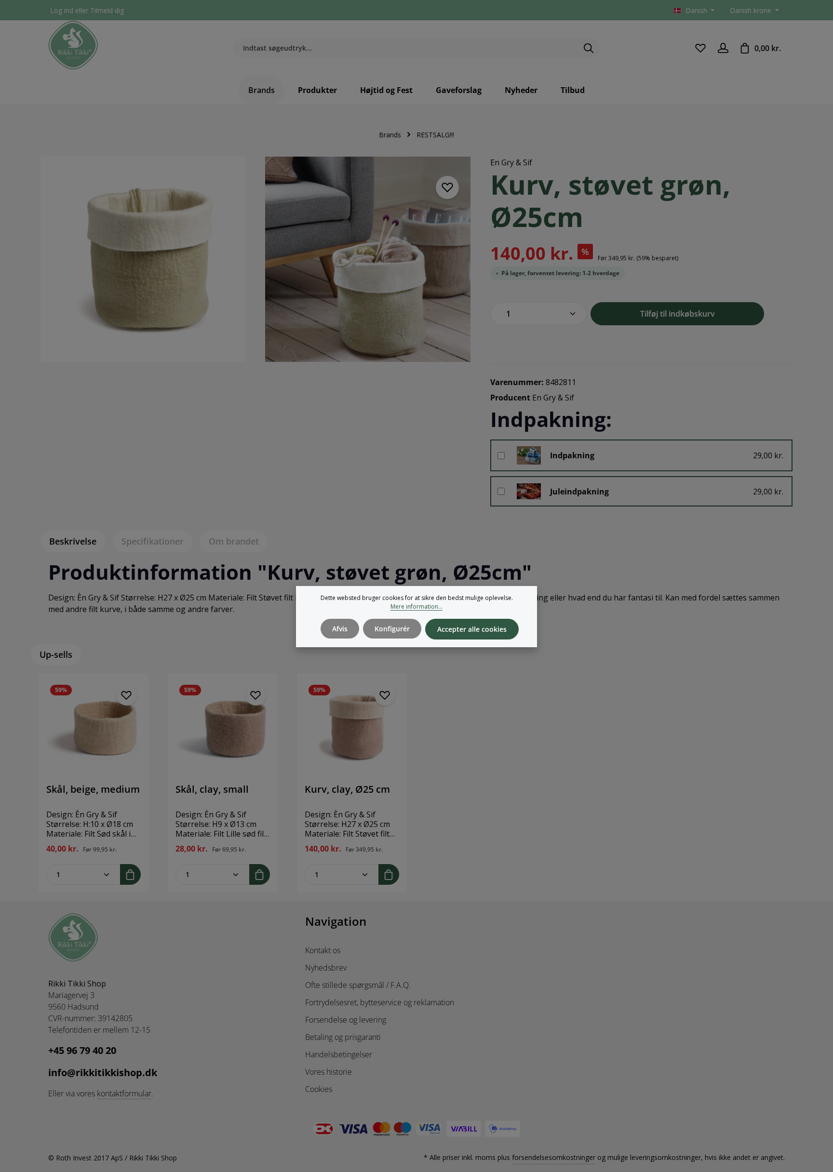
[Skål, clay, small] (222, 728)
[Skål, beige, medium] (93, 728)
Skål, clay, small (212, 789)
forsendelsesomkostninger (553, 1157)
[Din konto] (722, 48)
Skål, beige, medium (93, 789)
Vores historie (328, 1071)
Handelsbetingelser (338, 1054)
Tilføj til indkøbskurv (677, 313)
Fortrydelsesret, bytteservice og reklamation (379, 1002)
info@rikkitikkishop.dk (102, 1072)
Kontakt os (322, 950)
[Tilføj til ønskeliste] (447, 187)
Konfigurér (392, 628)
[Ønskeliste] (700, 48)
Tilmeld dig (107, 10)
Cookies (318, 1089)
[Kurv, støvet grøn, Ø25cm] (143, 259)
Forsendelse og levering (345, 1019)
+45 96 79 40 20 (82, 1050)
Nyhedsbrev (326, 967)
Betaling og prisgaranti (343, 1037)
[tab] (72, 541)
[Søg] (589, 48)
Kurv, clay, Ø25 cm (347, 789)
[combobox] (405, 48)
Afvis (340, 628)
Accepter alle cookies (472, 629)
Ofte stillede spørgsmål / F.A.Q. (358, 985)
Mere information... (416, 606)
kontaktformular (124, 1093)
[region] (256, 265)
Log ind (61, 10)
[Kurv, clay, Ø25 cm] (352, 728)
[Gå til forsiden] (73, 45)
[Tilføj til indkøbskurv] (130, 874)
